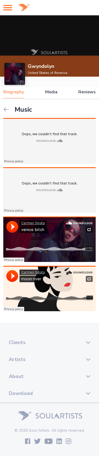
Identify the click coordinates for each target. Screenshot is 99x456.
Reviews (87, 92)
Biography (13, 92)
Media (51, 92)
